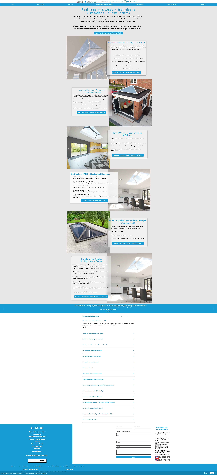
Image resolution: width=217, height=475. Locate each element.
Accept (212, 473)
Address (118, 444)
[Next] (213, 308)
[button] (122, 1)
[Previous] (3, 308)
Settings (206, 473)
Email (117, 435)
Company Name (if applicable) (123, 431)
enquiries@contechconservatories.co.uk (123, 235)
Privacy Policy (44, 473)
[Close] (215, 473)
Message (118, 448)
